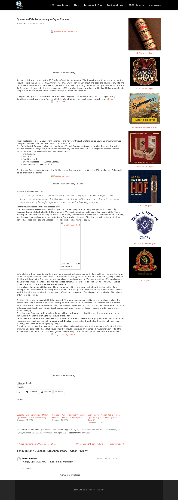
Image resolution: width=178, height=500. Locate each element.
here (110, 99)
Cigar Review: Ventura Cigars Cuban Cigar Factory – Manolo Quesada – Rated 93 (104, 417)
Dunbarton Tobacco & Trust (144, 128)
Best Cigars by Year (115, 5)
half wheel (100, 430)
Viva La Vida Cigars (145, 89)
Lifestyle (140, 5)
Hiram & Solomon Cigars (145, 243)
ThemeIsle (99, 490)
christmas (91, 430)
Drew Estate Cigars (145, 167)
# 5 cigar (74, 430)
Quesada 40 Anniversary (42, 433)
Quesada (56, 430)
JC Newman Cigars (145, 53)
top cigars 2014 (60, 433)
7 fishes (82, 430)
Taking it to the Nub (93, 5)
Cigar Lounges (155, 5)
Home (51, 5)
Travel (131, 5)
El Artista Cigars (144, 206)
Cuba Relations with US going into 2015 (36, 444)
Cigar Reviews (63, 5)
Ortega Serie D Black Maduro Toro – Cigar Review (100, 444)
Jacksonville (111, 430)
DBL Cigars (145, 281)
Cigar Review (45, 430)
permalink (86, 433)
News (76, 5)
